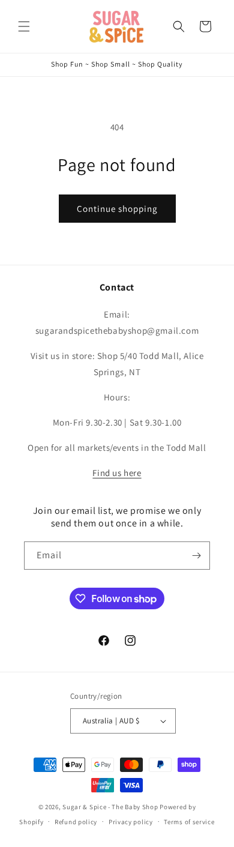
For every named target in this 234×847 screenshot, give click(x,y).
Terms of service (189, 822)
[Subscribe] (196, 555)
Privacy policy (131, 822)
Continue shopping (117, 208)
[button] (24, 26)
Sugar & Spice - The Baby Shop (110, 807)
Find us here (116, 472)
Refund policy (76, 822)
